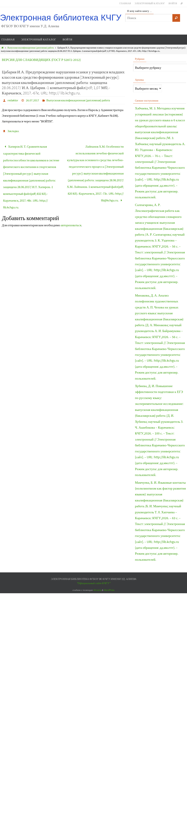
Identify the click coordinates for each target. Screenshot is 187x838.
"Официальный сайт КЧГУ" (93, 583)
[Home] (2, 47)
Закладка (13, 131)
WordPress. (109, 590)
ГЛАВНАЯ (125, 3)
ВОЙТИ (173, 3)
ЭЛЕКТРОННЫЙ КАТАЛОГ (150, 3)
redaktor (12, 100)
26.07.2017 (32, 100)
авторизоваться (71, 214)
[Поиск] (176, 18)
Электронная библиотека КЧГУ (60, 18)
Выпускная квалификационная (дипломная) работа (30, 47)
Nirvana (97, 590)
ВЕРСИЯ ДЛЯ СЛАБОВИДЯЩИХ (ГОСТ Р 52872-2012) (41, 60)
